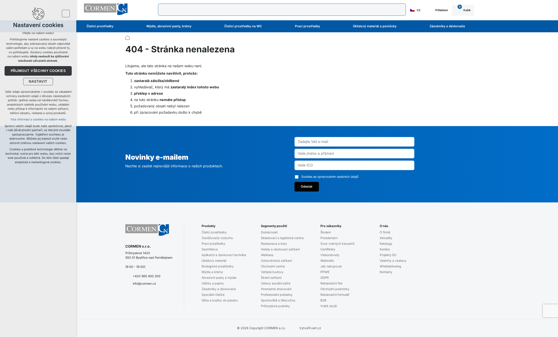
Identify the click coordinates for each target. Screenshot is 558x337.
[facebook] (128, 297)
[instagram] (145, 297)
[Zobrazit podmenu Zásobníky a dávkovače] (471, 26)
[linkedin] (153, 297)
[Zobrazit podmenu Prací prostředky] (326, 26)
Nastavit (38, 82)
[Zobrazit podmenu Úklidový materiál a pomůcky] (402, 26)
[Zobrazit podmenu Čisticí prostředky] (119, 26)
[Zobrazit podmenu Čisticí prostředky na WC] (267, 26)
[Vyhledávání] (282, 9)
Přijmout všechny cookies (38, 71)
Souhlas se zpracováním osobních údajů (329, 176)
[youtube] (136, 297)
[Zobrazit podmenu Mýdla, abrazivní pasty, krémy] (197, 26)
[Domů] (128, 37)
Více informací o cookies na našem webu (38, 119)
